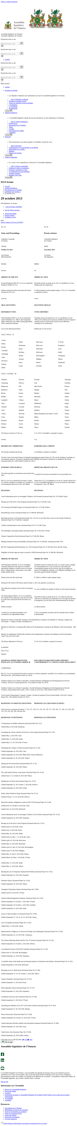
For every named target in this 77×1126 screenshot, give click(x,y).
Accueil (7, 186)
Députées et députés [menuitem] (11, 90)
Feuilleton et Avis (10, 217)
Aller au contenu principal (9, 2)
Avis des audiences (11, 1119)
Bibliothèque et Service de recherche (16, 1110)
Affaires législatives (11, 188)
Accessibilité (9, 1098)
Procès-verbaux (10, 215)
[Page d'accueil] (32, 32)
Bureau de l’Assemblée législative (15, 1089)
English (7, 59)
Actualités (8, 1100)
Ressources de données (12, 1117)
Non (30, 1039)
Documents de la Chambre (13, 190)
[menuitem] (19, 99)
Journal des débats (10, 213)
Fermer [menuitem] (8, 111)
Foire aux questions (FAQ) (13, 1113)
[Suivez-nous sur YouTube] (2, 1069)
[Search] (2, 46)
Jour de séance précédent (13, 207)
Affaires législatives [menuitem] (11, 113)
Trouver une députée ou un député (15, 1112)
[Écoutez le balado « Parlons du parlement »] (2, 1064)
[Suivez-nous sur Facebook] (2, 1055)
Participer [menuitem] (8, 137)
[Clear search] (21, 43)
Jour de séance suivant (12, 210)
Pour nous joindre (10, 1091)
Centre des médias (10, 1115)
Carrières (8, 1093)
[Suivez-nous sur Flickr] (2, 1066)
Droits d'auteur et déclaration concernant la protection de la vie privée (25, 1123)
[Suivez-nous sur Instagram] (2, 1052)
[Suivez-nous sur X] (2, 1057)
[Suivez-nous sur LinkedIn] (2, 1061)
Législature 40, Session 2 (13, 192)
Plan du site (4, 1082)
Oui (25, 1039)
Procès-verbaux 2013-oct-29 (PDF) (12, 222)
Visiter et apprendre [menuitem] (11, 157)
